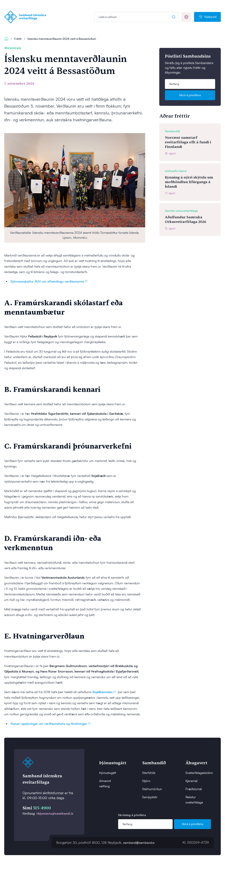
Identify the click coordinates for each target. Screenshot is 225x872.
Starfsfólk (148, 773)
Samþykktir (150, 797)
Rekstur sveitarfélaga (194, 799)
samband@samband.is (139, 843)
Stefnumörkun (152, 789)
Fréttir (18, 38)
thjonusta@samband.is (54, 814)
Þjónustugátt (107, 773)
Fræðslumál (193, 789)
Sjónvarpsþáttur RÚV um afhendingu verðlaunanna (47, 281)
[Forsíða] (26, 17)
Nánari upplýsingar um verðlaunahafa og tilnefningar (49, 723)
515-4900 (42, 808)
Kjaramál (191, 781)
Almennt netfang (105, 783)
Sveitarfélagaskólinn (196, 773)
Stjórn (146, 781)
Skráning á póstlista (132, 815)
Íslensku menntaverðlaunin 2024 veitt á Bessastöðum (61, 38)
